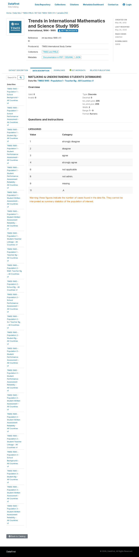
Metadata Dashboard (93, 5)
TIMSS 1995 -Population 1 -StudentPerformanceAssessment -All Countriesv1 (13, 154)
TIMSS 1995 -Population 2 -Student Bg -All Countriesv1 (13, 338)
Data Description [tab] (41, 71)
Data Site (17, 13)
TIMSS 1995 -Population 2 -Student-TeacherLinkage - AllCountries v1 (14, 442)
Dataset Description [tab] (18, 70)
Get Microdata (69, 30)
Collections (60, 5)
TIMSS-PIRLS (27, 13)
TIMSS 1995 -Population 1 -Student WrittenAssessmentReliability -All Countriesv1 (13, 220)
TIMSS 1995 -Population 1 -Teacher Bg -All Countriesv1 (13, 255)
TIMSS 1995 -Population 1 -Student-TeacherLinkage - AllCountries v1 (14, 239)
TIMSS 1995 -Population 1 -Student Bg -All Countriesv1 (13, 135)
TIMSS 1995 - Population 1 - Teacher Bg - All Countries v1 (65, 81)
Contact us (113, 5)
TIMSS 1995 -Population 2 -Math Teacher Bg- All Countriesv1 (14, 271)
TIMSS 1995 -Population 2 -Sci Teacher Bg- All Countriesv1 (13, 322)
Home (8, 13)
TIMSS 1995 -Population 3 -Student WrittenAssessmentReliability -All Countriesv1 (13, 514)
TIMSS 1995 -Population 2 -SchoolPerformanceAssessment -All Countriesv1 (13, 303)
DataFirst (13, 3)
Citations (74, 5)
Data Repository (42, 5)
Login (129, 5)
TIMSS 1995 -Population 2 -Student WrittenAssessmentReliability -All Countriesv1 (13, 422)
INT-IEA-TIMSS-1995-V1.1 (45, 13)
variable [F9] (62, 13)
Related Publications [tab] (100, 70)
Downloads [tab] (59, 70)
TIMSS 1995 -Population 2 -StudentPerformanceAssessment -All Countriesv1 (13, 357)
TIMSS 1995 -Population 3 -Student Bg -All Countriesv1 (13, 477)
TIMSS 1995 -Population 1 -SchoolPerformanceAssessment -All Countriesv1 (13, 116)
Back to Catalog (18, 536)
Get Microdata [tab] (78, 70)
